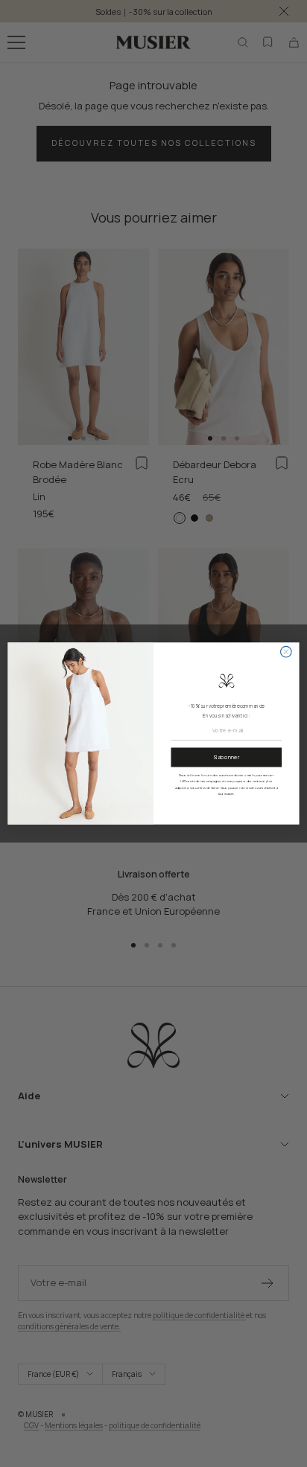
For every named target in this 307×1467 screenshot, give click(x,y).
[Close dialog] (286, 651)
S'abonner (226, 757)
